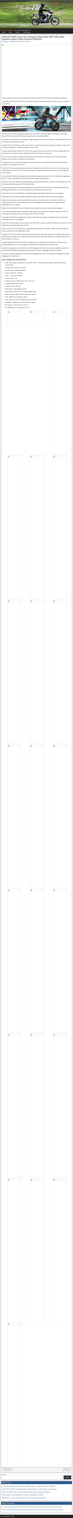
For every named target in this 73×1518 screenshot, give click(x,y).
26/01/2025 (14, 41)
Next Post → (67, 1469)
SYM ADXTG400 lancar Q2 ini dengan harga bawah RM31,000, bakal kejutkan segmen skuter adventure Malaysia (33, 37)
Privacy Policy (26, 32)
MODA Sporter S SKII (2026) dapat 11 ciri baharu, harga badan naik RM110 (23, 1495)
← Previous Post (6, 1469)
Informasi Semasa (25, 41)
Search (4, 1474)
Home (3, 32)
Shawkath (6, 41)
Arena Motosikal (6, 30)
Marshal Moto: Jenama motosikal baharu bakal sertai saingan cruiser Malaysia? (24, 1498)
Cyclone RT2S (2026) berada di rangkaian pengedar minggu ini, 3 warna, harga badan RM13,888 (28, 1486)
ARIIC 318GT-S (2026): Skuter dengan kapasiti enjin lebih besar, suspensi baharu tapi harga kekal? (29, 1489)
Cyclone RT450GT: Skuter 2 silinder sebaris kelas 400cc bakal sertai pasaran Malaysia (26, 1492)
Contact (17, 32)
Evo (3, 1507)
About (10, 32)
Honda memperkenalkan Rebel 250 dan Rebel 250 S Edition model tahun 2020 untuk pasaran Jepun (33, 1507)
